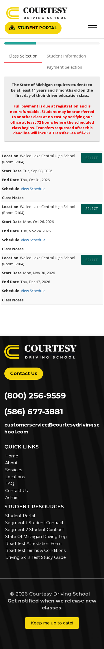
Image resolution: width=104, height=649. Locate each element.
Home (11, 456)
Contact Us (23, 373)
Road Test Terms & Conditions (35, 550)
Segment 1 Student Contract (34, 522)
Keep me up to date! (52, 623)
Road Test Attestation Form (33, 543)
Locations (15, 476)
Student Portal (20, 515)
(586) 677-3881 (33, 411)
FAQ (9, 483)
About (11, 463)
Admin (11, 497)
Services (13, 469)
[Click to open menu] (92, 26)
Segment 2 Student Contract (34, 529)
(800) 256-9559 (35, 395)
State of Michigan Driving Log (36, 536)
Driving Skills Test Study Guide (35, 557)
